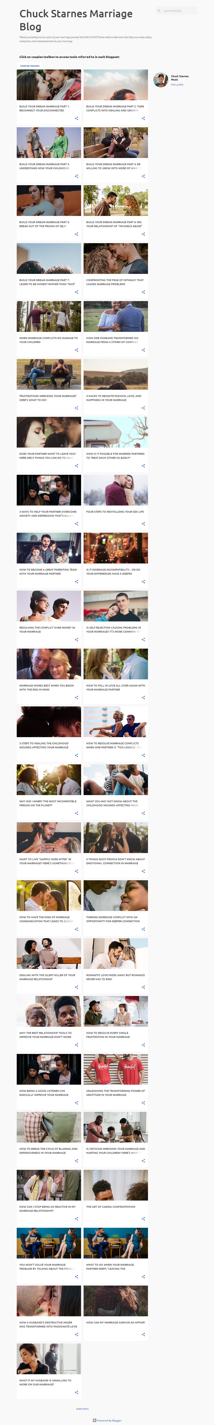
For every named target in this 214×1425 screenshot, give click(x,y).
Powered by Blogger (109, 1420)
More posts (82, 1408)
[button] (76, 118)
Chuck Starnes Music (180, 77)
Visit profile (177, 84)
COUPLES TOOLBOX (29, 65)
